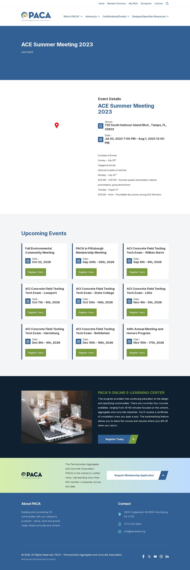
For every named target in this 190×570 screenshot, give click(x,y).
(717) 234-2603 (132, 523)
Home (101, 3)
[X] (149, 556)
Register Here (35, 272)
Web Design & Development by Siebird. (38, 559)
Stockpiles (146, 3)
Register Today (115, 439)
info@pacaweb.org (134, 531)
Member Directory (116, 3)
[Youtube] (155, 556)
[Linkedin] (167, 556)
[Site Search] (167, 3)
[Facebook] (143, 556)
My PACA (133, 3)
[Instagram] (161, 556)
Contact (159, 3)
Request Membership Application (134, 475)
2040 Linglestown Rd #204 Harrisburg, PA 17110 (146, 514)
